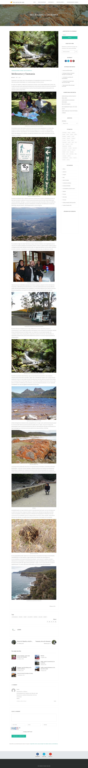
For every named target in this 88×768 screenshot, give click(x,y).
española (73, 138)
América (64, 171)
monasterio (64, 146)
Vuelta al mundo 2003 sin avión (69, 202)
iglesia (69, 142)
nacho (63, 110)
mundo (69, 146)
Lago (63, 144)
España (64, 191)
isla (76, 142)
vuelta (68, 159)
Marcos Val (64, 104)
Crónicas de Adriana (16, 70)
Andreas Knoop (65, 96)
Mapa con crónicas (42, 2)
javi (62, 106)
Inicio (34, 2)
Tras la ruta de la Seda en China (25, 673)
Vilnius (42, 655)
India (73, 142)
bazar (68, 134)
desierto (68, 138)
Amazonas (64, 132)
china (73, 136)
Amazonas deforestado (67, 70)
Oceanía (21, 70)
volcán (63, 159)
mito (71, 144)
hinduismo (64, 142)
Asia (63, 177)
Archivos (64, 121)
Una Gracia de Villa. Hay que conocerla (68, 86)
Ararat (69, 132)
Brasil (75, 134)
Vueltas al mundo (60, 2)
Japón (69, 104)
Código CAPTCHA (27, 731)
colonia (64, 138)
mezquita (67, 144)
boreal (71, 134)
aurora (63, 134)
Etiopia (68, 140)
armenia (73, 132)
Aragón (64, 174)
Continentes (50, 2)
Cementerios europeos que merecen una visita (68, 82)
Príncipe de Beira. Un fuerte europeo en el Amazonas (68, 74)
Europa (64, 194)
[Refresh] (19, 727)
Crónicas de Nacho (66, 185)
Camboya (68, 136)
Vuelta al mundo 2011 (28, 70)
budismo (64, 136)
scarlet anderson (65, 100)
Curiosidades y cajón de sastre (69, 188)
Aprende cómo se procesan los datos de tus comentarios (44, 743)
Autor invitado (66, 180)
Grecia (72, 140)
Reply (55, 701)
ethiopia (64, 140)
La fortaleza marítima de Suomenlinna (67, 78)
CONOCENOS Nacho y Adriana (72, 2)
